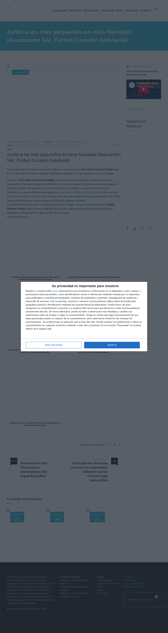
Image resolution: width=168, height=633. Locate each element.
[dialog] (84, 316)
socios (55, 291)
